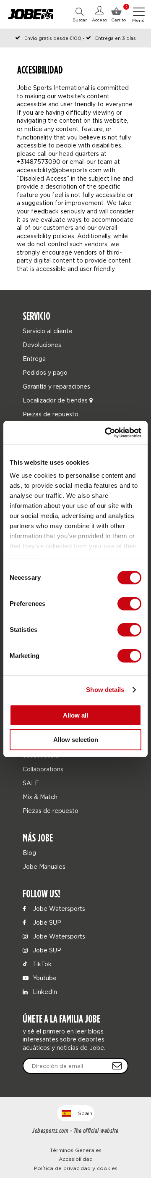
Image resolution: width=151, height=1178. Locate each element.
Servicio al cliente (48, 331)
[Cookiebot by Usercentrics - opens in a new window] (106, 432)
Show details (105, 689)
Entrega (34, 358)
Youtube (44, 978)
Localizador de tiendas (56, 400)
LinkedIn (44, 992)
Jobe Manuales (44, 866)
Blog (29, 852)
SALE (31, 783)
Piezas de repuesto (50, 414)
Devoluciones (42, 345)
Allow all (75, 715)
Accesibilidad (76, 1159)
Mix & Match (40, 797)
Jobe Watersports (58, 908)
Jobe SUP (46, 922)
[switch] (129, 603)
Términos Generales (76, 1150)
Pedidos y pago (45, 372)
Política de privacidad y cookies (75, 1168)
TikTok (41, 964)
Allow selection (75, 739)
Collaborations (43, 769)
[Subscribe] (117, 1066)
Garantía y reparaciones (56, 386)
